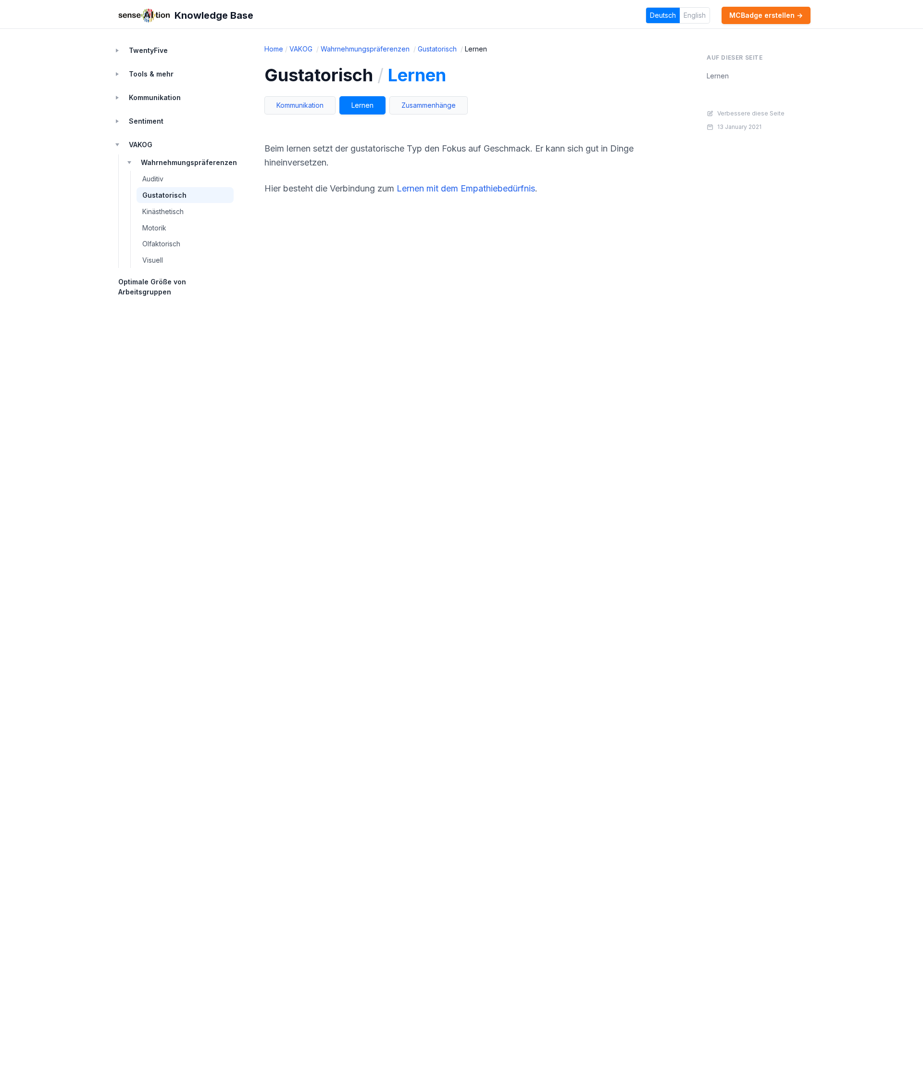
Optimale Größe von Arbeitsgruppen (152, 287)
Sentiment (146, 121)
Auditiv (152, 179)
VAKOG (140, 144)
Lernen (362, 105)
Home (273, 49)
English (695, 15)
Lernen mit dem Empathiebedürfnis (466, 188)
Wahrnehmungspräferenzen (187, 162)
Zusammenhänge (428, 105)
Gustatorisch (164, 195)
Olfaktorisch (161, 244)
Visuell (152, 260)
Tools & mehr (151, 74)
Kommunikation (155, 97)
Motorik (154, 228)
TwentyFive (148, 50)
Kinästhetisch (163, 211)
